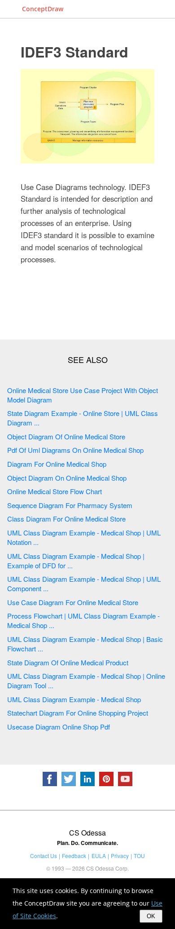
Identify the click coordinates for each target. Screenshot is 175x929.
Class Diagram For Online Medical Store (66, 518)
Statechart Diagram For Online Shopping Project (77, 712)
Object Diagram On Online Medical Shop (67, 477)
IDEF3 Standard (74, 51)
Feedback (74, 855)
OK (151, 916)
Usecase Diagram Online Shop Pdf (58, 726)
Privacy (120, 855)
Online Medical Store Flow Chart (54, 491)
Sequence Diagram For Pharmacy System (69, 505)
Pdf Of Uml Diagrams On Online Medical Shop (75, 450)
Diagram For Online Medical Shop (56, 464)
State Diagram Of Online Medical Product (67, 662)
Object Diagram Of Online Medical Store (66, 436)
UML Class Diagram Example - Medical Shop (74, 699)
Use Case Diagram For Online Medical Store (72, 602)
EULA (99, 855)
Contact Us (43, 855)
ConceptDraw (42, 8)
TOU (139, 855)
